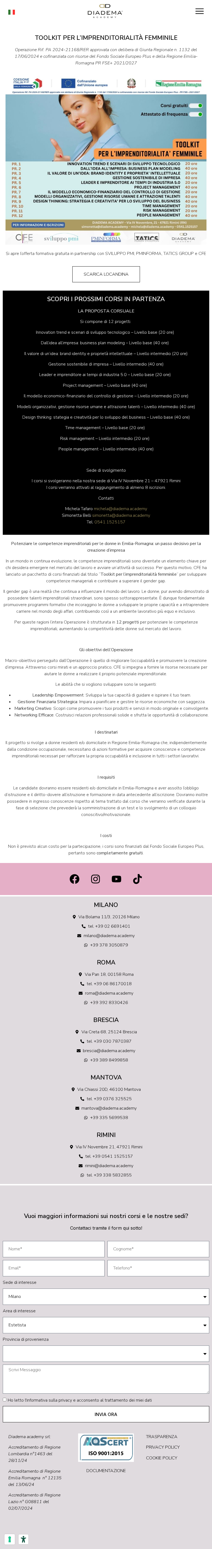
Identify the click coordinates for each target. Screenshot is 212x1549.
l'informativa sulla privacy (48, 1400)
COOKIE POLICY (161, 1458)
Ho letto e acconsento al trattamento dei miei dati (80, 1400)
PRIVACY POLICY (163, 1447)
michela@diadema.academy (120, 509)
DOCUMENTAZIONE (106, 1471)
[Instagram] (95, 879)
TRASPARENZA (161, 1437)
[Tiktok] (137, 879)
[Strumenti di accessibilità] (23, 1539)
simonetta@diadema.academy (121, 515)
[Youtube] (116, 879)
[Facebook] (75, 879)
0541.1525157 (110, 522)
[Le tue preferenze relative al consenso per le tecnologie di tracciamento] (9, 1539)
